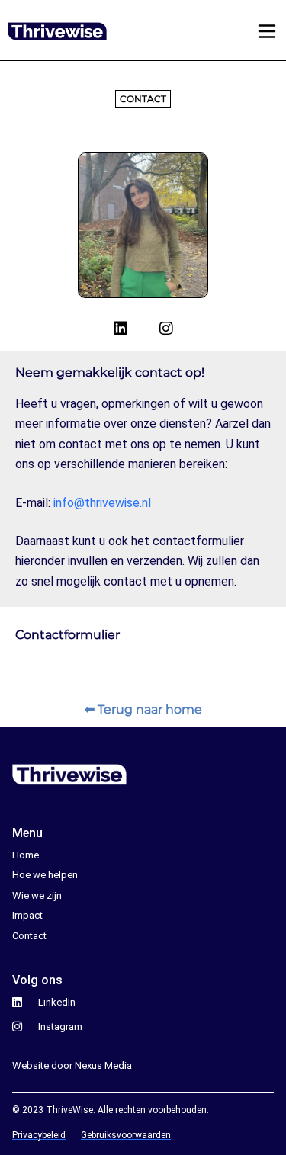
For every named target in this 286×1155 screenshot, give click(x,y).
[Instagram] (166, 328)
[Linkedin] (120, 328)
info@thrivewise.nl (102, 503)
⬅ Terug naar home (143, 709)
